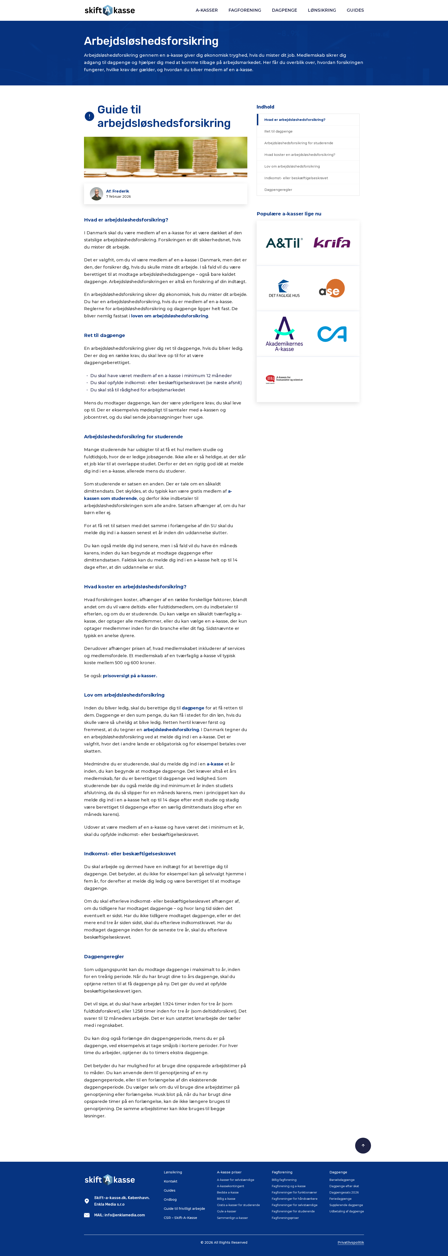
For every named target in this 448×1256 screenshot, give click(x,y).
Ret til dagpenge (278, 131)
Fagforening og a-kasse (289, 1186)
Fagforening (244, 10)
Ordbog (170, 1199)
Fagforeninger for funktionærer (294, 1192)
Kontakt (170, 1181)
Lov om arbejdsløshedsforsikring (292, 166)
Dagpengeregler (278, 190)
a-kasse (215, 764)
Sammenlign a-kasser (232, 1218)
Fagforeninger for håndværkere (295, 1198)
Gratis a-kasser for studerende (238, 1205)
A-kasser (207, 10)
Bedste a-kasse (228, 1192)
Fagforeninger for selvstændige (295, 1205)
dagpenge (193, 708)
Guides (355, 10)
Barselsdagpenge (342, 1180)
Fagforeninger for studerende (293, 1211)
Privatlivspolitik (351, 1242)
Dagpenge (284, 10)
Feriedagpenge (340, 1198)
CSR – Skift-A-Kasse (180, 1217)
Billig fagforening (284, 1180)
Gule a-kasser (226, 1211)
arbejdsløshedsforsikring (171, 729)
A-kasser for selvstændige (235, 1180)
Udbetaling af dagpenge (346, 1211)
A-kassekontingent (230, 1186)
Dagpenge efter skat (344, 1186)
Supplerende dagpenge (346, 1205)
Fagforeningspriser (285, 1218)
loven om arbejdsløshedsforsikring (169, 316)
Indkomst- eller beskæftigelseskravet (296, 178)
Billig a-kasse (226, 1198)
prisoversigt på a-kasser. (130, 675)
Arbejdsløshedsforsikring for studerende (298, 143)
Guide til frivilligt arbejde (184, 1208)
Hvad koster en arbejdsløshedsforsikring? (299, 155)
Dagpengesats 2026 (344, 1192)
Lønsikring (322, 10)
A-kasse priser (229, 1172)
